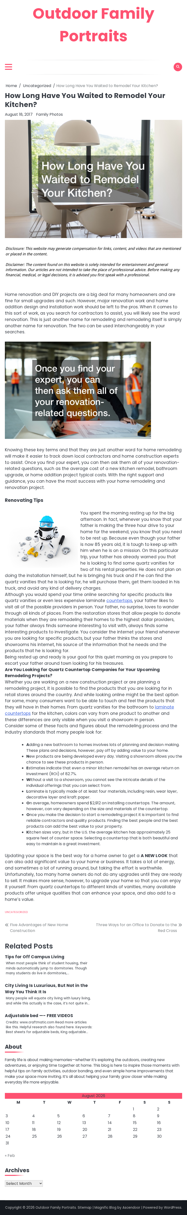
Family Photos (49, 114)
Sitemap (85, 1207)
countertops (119, 600)
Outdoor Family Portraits (56, 1207)
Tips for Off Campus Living (34, 957)
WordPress (172, 1207)
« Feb (10, 1155)
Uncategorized (16, 912)
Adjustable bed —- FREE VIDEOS (39, 1016)
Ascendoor (131, 1207)
